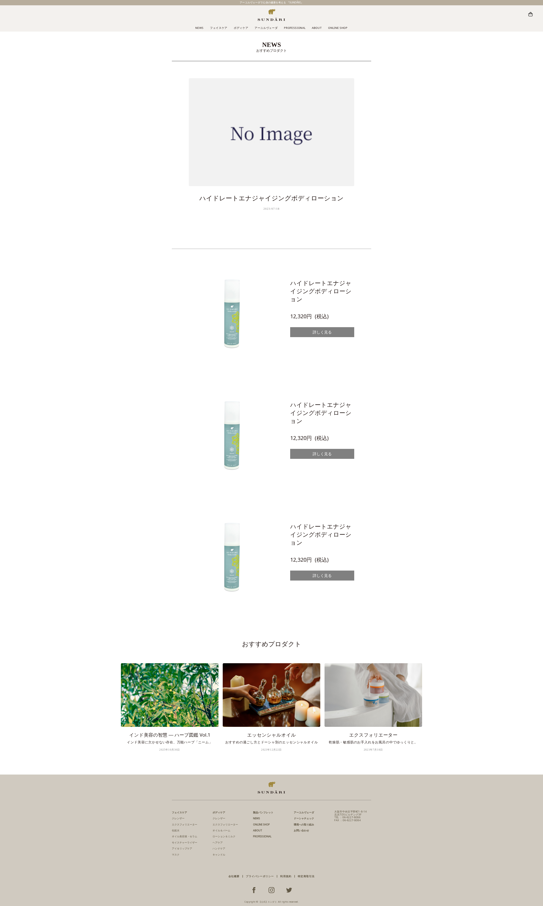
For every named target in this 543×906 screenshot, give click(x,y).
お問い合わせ (301, 830)
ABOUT (317, 28)
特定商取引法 (306, 876)
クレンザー (178, 818)
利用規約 (285, 876)
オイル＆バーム (221, 830)
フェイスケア (218, 28)
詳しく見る (322, 332)
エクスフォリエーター (184, 824)
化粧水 (175, 830)
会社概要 (234, 876)
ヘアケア (218, 842)
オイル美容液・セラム (184, 836)
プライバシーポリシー (260, 876)
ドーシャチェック (304, 818)
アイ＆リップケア (182, 848)
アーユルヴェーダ (266, 28)
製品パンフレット (263, 812)
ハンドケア (219, 848)
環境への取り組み (304, 824)
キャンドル (219, 854)
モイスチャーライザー (184, 842)
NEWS (199, 28)
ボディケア (241, 28)
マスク (175, 854)
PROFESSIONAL (294, 28)
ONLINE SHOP (337, 28)
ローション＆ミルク (224, 836)
